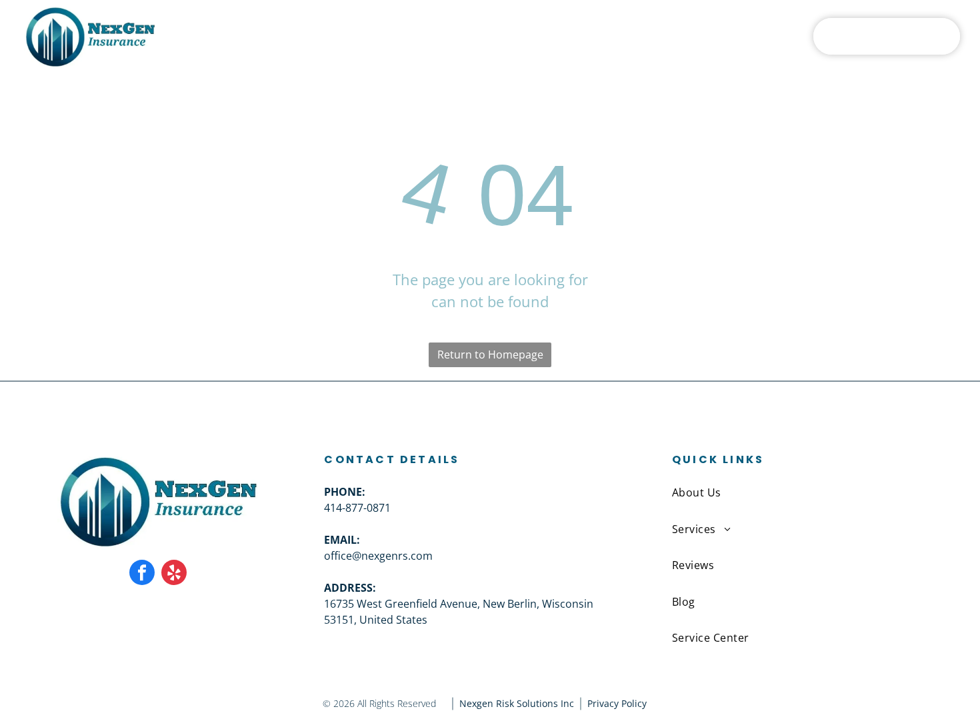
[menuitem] (342, 36)
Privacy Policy (617, 703)
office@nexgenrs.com (378, 555)
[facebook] (142, 574)
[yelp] (174, 574)
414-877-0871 (357, 507)
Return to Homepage (490, 354)
